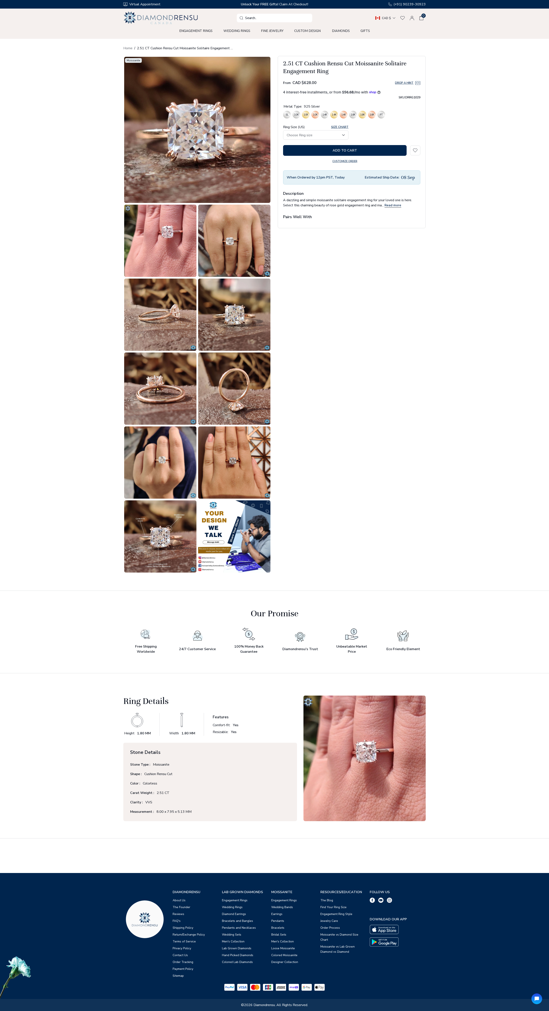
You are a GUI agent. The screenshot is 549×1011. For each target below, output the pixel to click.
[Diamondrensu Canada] (161, 18)
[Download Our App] (384, 929)
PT (381, 115)
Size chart (339, 127)
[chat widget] (536, 998)
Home (128, 48)
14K (325, 115)
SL (287, 115)
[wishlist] (402, 18)
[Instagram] (389, 900)
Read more (393, 205)
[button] (421, 18)
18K (353, 115)
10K (296, 115)
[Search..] (241, 18)
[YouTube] (380, 900)
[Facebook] (372, 900)
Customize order (344, 161)
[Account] (412, 18)
